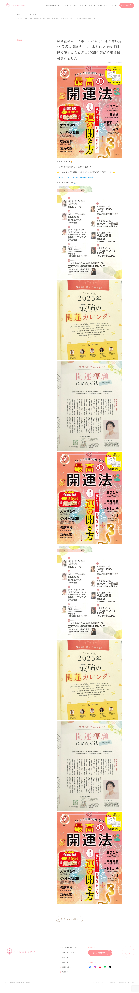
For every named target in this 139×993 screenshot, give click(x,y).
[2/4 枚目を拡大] (119, 283)
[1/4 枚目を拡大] (119, 189)
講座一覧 (83, 5)
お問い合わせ (125, 5)
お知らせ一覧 (32, 15)
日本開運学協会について (53, 5)
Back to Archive (71, 919)
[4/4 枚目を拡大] (119, 454)
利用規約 (112, 983)
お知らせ (113, 5)
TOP (18, 15)
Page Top (128, 954)
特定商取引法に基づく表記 (126, 983)
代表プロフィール (71, 5)
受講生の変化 (102, 5)
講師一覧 (92, 5)
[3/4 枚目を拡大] (119, 364)
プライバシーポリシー (99, 983)
